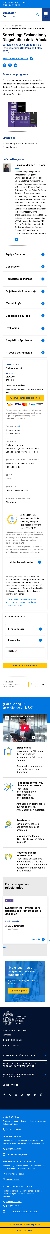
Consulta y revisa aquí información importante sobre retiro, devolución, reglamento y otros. (21, 602)
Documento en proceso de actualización (18, 1075)
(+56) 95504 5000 (14, 1149)
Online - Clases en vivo (17, 490)
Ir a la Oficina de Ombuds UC (25, 1211)
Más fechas (13, 929)
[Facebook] (4, 1094)
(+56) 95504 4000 (14, 1129)
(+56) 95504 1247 (14, 1206)
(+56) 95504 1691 (14, 1202)
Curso (9, 900)
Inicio (5, 25)
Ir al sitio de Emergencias (17, 1154)
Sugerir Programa (18, 991)
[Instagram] (22, 1094)
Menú (46, 17)
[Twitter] (10, 1094)
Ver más (38, 939)
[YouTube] (28, 1094)
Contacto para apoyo (15, 1174)
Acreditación (11, 1085)
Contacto (7, 1035)
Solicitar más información (25, 665)
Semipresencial (12, 921)
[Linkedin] (16, 1094)
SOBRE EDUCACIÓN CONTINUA (19, 1055)
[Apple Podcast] (41, 1094)
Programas (17, 25)
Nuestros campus (11, 1045)
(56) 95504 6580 (14, 1040)
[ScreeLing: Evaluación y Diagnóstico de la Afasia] (4, 65)
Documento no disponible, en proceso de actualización (20, 1065)
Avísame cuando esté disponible (25, 398)
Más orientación (13, 1180)
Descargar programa (17, 58)
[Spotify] (35, 1094)
